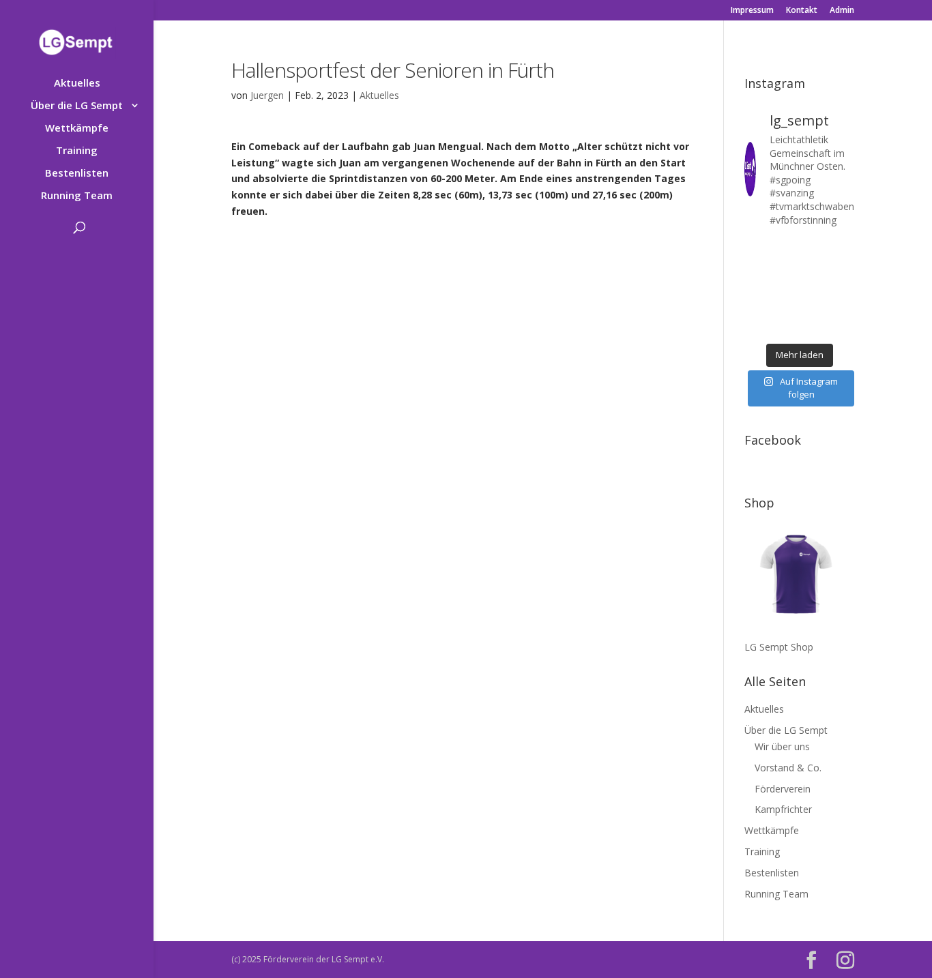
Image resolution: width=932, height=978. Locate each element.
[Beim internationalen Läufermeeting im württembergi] (814, 307)
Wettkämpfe (76, 128)
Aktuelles (77, 83)
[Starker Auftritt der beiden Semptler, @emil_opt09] (843, 288)
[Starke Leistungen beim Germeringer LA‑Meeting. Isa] (814, 326)
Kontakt (801, 11)
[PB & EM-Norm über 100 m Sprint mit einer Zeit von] (814, 288)
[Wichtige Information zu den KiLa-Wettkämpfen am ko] (785, 288)
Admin (842, 11)
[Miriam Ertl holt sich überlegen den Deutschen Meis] (814, 249)
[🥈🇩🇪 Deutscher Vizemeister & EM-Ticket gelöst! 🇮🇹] (814, 268)
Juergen (267, 95)
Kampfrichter (783, 809)
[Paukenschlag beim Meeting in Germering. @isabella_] (843, 326)
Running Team (77, 196)
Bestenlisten (76, 173)
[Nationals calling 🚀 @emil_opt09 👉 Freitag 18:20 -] (843, 268)
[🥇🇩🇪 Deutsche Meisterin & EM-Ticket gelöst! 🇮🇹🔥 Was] (785, 268)
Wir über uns (782, 746)
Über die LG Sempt (77, 106)
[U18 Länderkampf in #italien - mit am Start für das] (755, 307)
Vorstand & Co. (788, 767)
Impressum (752, 11)
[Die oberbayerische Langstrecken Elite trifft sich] (785, 326)
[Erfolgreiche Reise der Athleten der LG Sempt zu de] (755, 288)
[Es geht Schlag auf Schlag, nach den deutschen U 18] (843, 249)
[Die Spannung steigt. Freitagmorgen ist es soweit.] (785, 249)
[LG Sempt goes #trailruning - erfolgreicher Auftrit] (785, 307)
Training (77, 151)
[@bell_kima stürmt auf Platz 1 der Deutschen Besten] (843, 307)
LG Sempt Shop (778, 646)
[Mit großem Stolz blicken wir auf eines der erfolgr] (755, 268)
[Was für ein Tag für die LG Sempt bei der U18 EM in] (755, 249)
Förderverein (783, 788)
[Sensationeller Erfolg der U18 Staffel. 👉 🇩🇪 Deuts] (755, 326)
